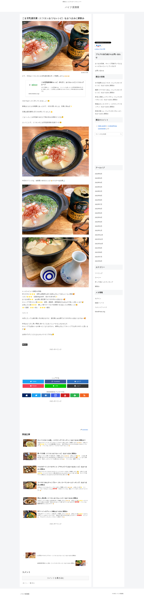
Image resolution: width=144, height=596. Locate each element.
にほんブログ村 (100, 49)
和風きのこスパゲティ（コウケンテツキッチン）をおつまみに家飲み (108, 105)
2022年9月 (98, 195)
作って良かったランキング (104, 282)
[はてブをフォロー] (45, 395)
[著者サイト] (26, 395)
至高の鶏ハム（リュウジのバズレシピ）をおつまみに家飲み (108, 112)
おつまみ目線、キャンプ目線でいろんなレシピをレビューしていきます (108, 65)
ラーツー (98, 277)
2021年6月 (98, 261)
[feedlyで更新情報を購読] (74, 395)
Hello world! (102, 126)
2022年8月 (98, 200)
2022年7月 (98, 204)
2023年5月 (98, 178)
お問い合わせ (99, 70)
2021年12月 (99, 235)
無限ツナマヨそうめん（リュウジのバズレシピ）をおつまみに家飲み (108, 91)
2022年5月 (98, 213)
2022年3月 (98, 222)
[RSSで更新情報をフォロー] (84, 395)
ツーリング (98, 273)
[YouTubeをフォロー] (65, 395)
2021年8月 (98, 252)
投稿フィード (99, 303)
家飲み (25, 344)
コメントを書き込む (55, 578)
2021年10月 (99, 243)
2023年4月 (98, 182)
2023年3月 (98, 187)
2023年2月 (98, 191)
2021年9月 (98, 248)
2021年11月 (99, 239)
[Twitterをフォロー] (36, 395)
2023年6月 (98, 174)
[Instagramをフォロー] (55, 395)
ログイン (98, 298)
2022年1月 (98, 230)
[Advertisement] (55, 362)
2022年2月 (98, 226)
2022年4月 (98, 217)
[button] (121, 134)
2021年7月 (98, 256)
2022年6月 (98, 208)
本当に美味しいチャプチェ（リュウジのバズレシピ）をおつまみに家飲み (108, 98)
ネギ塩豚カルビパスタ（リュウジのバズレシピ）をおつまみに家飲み (108, 84)
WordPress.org (100, 311)
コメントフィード (101, 307)
